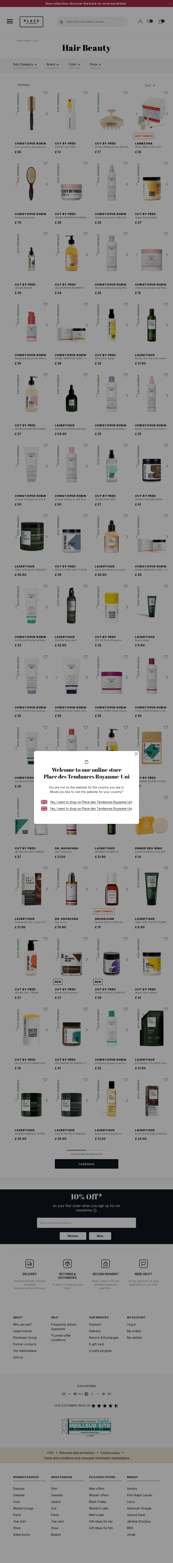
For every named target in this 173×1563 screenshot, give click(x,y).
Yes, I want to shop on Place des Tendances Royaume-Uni (91, 802)
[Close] (136, 753)
